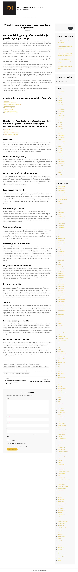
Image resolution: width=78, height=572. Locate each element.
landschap (60, 386)
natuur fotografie (61, 432)
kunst (59, 384)
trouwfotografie (61, 523)
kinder (59, 369)
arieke (59, 201)
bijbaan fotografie (61, 221)
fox (58, 312)
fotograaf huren (61, 288)
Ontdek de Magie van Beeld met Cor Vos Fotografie (65, 41)
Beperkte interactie (8, 129)
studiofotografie (61, 510)
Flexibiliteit (6, 101)
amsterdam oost (61, 192)
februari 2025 (60, 131)
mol (59, 421)
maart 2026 (60, 102)
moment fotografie (62, 425)
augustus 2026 (61, 91)
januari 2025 (60, 133)
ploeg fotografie (61, 464)
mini (59, 419)
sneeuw (59, 495)
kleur (59, 375)
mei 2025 (60, 124)
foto (59, 262)
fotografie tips (61, 308)
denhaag (59, 245)
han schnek (60, 325)
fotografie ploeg (61, 303)
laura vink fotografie (62, 393)
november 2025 (61, 111)
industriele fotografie (62, 353)
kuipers (59, 382)
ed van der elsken (61, 253)
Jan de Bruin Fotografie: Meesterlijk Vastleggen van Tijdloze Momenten (65, 54)
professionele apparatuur (39, 371)
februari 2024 (60, 157)
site (58, 493)
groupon (59, 323)
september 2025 (61, 115)
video (59, 532)
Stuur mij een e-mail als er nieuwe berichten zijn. (17, 446)
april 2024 (60, 152)
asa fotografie (61, 203)
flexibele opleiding (32, 368)
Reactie (8, 398)
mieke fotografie (61, 416)
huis (59, 347)
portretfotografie (61, 473)
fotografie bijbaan (61, 299)
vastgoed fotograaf (62, 527)
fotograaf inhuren (61, 290)
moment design (61, 423)
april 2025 (60, 126)
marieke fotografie (61, 412)
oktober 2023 (60, 165)
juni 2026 (60, 96)
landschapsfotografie (62, 388)
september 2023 (61, 168)
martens (59, 414)
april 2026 (60, 100)
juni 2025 (60, 122)
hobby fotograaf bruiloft (63, 338)
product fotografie (61, 477)
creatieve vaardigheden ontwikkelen (37, 366)
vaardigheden (6, 373)
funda (59, 319)
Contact (5, 17)
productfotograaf (61, 482)
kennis (13, 371)
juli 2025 (59, 120)
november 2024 (61, 137)
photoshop (60, 460)
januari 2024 (60, 159)
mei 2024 (60, 150)
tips (50, 371)
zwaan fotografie (61, 556)
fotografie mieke (61, 301)
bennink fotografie (61, 218)
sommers (60, 497)
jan (58, 360)
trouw (59, 519)
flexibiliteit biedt (39, 368)
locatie (59, 399)
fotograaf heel (61, 286)
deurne (59, 247)
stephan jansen (61, 501)
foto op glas (60, 273)
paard (59, 445)
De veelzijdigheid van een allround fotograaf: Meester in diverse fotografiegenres (65, 48)
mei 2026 (60, 98)
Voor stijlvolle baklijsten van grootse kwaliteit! (65, 67)
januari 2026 (60, 107)
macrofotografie (61, 403)
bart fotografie (61, 212)
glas (59, 321)
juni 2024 (60, 148)
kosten (59, 379)
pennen (59, 453)
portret (59, 466)
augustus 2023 (61, 170)
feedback (26, 368)
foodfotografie (61, 260)
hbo (59, 329)
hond (59, 342)
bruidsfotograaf (61, 225)
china (59, 236)
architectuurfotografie (62, 199)
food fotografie (61, 258)
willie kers (60, 549)
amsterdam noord (61, 190)
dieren (59, 249)
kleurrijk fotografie (61, 377)
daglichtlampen (61, 240)
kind (59, 366)
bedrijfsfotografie (61, 216)
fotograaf (60, 279)
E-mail (8, 422)
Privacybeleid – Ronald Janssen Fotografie (22, 17)
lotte (59, 401)
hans (59, 327)
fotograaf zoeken (61, 295)
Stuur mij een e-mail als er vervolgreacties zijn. (17, 443)
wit (58, 551)
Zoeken (57, 25)
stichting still (60, 506)
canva (59, 232)
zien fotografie (61, 553)
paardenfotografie (61, 447)
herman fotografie (61, 336)
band (59, 210)
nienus (59, 443)
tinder (59, 516)
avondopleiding (12, 364)
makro (59, 406)
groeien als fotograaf (7, 371)
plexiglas (59, 462)
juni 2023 (60, 174)
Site (7, 428)
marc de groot (61, 408)
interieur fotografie (62, 356)
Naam (8, 416)
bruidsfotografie (61, 227)
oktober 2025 (60, 113)
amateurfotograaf (61, 188)
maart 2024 (60, 154)
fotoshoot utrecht (61, 310)
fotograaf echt (61, 284)
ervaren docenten (6, 368)
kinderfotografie (61, 373)
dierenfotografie (61, 251)
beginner (27, 364)
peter (59, 458)
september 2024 (61, 141)
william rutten (61, 547)
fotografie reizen (61, 305)
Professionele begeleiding (10, 102)
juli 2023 (59, 172)
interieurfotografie (61, 358)
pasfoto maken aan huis (63, 451)
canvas (59, 234)
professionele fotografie (63, 486)
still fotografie (61, 508)
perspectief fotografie (62, 456)
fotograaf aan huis (61, 282)
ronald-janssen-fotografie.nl (30, 7)
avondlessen (6, 364)
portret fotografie (61, 469)
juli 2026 (59, 94)
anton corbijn (60, 195)
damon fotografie (61, 242)
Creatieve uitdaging (8, 109)
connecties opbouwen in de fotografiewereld (23, 366)
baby (59, 205)
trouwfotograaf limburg (62, 521)
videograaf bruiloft (61, 536)
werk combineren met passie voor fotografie (22, 373)
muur (59, 427)
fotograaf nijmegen (62, 292)
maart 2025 (60, 128)
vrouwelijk (60, 540)
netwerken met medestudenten (20, 371)
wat (58, 543)
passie (32, 371)
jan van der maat (61, 362)
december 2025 (61, 109)
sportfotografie (61, 499)
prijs (59, 475)
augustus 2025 (61, 117)
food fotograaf (61, 255)
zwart (59, 558)
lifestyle (59, 397)
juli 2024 (59, 146)
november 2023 (61, 163)
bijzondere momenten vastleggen (35, 364)
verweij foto (60, 530)
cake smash (60, 229)
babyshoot (60, 208)
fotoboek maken (61, 277)
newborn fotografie (62, 438)
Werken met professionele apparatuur (12, 104)
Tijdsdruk (6, 131)
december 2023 (61, 161)
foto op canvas (61, 271)
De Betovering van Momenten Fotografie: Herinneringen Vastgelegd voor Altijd (65, 61)
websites (59, 545)
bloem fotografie (61, 223)
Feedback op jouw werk (9, 106)
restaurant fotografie (62, 488)
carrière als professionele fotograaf (9, 366)
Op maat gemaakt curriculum (10, 111)
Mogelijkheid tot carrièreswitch (11, 112)
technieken (46, 371)
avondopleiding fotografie (20, 364)
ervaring (12, 368)
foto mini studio (61, 268)
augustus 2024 (61, 144)
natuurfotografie (61, 434)
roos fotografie (61, 490)
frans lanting (60, 316)
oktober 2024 (60, 139)
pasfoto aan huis (61, 449)
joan (59, 364)
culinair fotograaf (61, 238)
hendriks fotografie (62, 332)
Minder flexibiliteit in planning (11, 134)
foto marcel (60, 266)
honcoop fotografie (62, 340)
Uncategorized (6, 359)
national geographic (62, 429)
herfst (59, 334)
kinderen (60, 371)
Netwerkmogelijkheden (9, 107)
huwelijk (59, 349)
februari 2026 (60, 104)
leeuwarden (60, 395)
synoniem (60, 512)
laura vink (60, 390)
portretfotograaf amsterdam (64, 471)
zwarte (59, 560)
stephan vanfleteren (62, 503)
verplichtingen (12, 373)
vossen (59, 538)
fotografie (45, 368)
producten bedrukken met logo (64, 479)
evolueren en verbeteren (19, 368)
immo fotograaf (61, 351)
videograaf (60, 534)
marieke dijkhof (61, 410)
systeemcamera (61, 514)
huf (58, 345)
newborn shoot (61, 440)
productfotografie (61, 484)
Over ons (11, 17)
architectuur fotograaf (62, 197)
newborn (60, 436)
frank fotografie (61, 314)
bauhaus (59, 214)
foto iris (59, 264)
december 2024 (61, 135)
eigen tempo (46, 366)
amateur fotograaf (61, 186)
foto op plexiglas (61, 275)
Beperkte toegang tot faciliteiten (11, 132)
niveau (28, 371)
